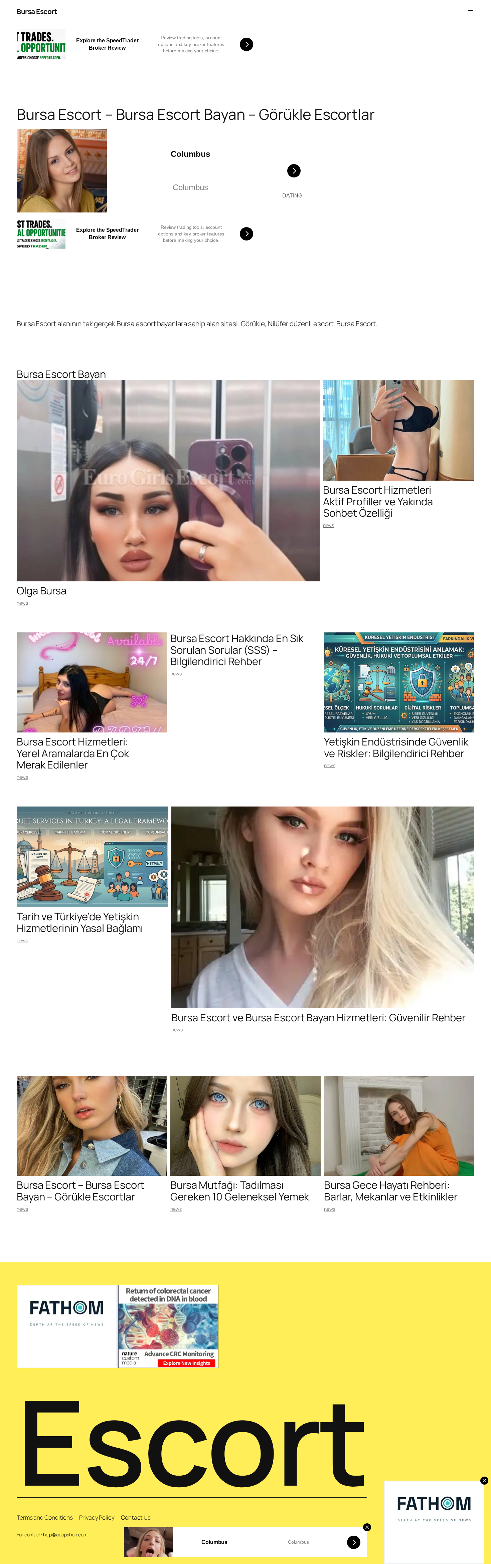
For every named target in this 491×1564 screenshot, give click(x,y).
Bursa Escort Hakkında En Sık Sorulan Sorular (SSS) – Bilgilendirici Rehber (236, 649)
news (22, 603)
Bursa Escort (37, 11)
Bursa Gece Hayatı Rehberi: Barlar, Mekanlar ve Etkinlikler (391, 1190)
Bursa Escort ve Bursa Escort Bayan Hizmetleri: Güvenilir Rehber (318, 1017)
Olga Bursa (41, 590)
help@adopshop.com (65, 1534)
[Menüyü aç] (470, 12)
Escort (192, 1440)
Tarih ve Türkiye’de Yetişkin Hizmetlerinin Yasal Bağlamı (80, 922)
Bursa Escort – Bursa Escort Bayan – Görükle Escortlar (80, 1190)
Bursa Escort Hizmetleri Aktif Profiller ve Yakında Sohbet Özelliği (378, 501)
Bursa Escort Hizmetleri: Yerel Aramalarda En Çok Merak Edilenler (73, 753)
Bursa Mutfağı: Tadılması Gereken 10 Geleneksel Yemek (239, 1190)
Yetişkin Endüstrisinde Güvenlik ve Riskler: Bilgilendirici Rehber (396, 747)
